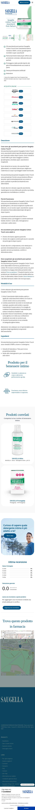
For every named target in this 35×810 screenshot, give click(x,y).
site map (4, 773)
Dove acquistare (11, 272)
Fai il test (10, 535)
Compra (20, 91)
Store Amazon (28, 276)
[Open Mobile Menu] (32, 2)
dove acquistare (25, 2)
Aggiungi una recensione (12, 608)
